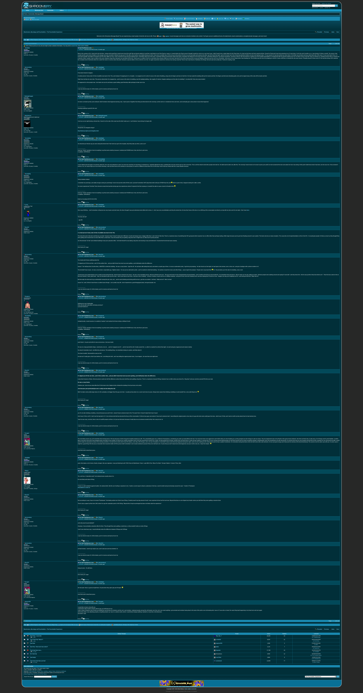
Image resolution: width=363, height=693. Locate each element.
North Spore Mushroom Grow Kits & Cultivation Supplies (96, 39)
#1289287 (81, 160)
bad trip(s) (33, 657)
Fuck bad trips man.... (36, 650)
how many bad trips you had (37, 661)
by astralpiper (316, 651)
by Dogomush (316, 648)
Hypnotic (218, 650)
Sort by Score (37, 674)
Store (233, 18)
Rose (42, 671)
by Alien (316, 644)
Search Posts (179, 18)
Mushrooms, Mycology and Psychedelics (35, 32)
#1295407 (81, 583)
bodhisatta (63, 671)
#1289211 (81, 49)
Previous (326, 32)
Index (332, 32)
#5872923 (81, 603)
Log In (321, 7)
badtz (217, 646)
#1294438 (81, 459)
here (248, 210)
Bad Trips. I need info (35, 636)
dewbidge (101, 67)
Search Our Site (316, 3)
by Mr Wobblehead (316, 658)
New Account (315, 7)
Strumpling (101, 159)
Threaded (319, 32)
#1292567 (81, 434)
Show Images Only (28, 674)
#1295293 (81, 519)
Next (337, 32)
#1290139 (81, 298)
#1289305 (81, 175)
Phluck (100, 494)
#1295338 (81, 564)
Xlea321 (101, 254)
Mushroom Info (39, 10)
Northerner (58, 671)
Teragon (101, 457)
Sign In (27, 19)
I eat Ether (218, 657)
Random (239, 18)
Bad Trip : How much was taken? (39, 646)
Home (27, 10)
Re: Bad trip (33, 654)
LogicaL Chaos (51, 671)
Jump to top (28, 620)
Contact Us (327, 7)
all (34, 637)
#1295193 (81, 472)
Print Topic (43, 674)
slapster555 (219, 643)
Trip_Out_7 (219, 636)
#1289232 (81, 68)
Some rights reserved (190, 689)
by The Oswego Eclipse (316, 655)
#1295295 (81, 544)
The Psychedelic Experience (54, 32)
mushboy (46, 671)
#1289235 (81, 97)
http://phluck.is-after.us (84, 487)
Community (50, 10)
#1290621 (81, 338)
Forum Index (169, 18)
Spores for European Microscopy (69, 39)
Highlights (200, 18)
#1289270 (81, 139)
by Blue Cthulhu (316, 662)
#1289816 (81, 256)
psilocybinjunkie (32, 671)
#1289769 (81, 228)
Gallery (62, 10)
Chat (227, 18)
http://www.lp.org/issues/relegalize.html (88, 131)
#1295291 (81, 496)
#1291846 (81, 372)
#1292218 (81, 409)
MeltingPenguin (103, 115)
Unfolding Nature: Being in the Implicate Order (125, 39)
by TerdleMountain (316, 637)
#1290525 (81, 317)
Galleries (208, 18)
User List (220, 18)
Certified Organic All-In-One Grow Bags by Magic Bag (43, 39)
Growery (247, 18)
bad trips (32, 643)
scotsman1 (219, 661)
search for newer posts (78, 45)
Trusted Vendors (190, 18)
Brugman (101, 315)
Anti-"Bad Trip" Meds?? (36, 639)
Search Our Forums (326, 3)
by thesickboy (316, 640)
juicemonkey (102, 227)
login (160, 36)
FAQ (214, 18)
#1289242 (81, 117)
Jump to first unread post (31, 43)
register (167, 36)
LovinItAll (218, 639)
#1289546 (81, 206)
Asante (38, 671)
